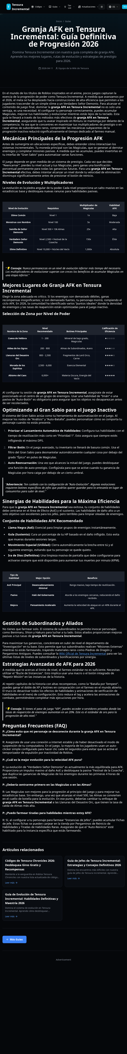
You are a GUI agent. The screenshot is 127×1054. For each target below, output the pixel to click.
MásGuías (16, 939)
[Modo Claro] (102, 6)
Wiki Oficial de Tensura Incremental (82, 653)
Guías (68, 21)
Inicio (59, 21)
